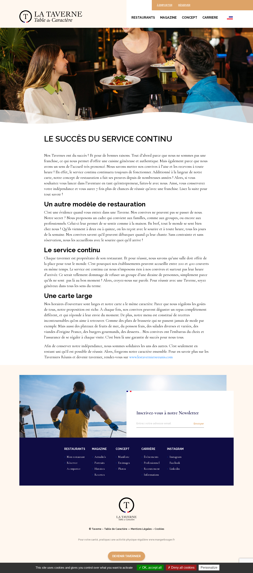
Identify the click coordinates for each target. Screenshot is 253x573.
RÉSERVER (184, 5)
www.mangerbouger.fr (162, 539)
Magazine (168, 17)
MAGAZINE (99, 448)
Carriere (210, 17)
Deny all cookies (182, 567)
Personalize (209, 567)
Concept (189, 17)
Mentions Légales (141, 529)
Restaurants (143, 17)
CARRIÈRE (148, 448)
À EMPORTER (164, 5)
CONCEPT (122, 448)
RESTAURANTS (74, 448)
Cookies (159, 529)
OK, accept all (151, 567)
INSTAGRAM (175, 448)
